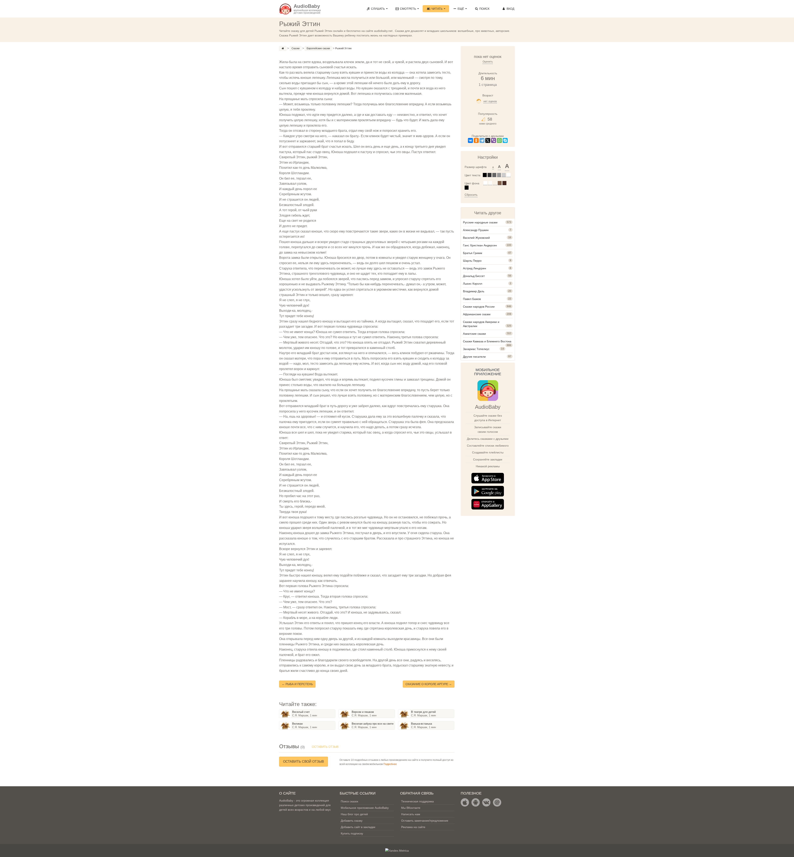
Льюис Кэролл (472, 283)
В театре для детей (423, 711)
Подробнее (390, 764)
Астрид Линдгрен (474, 268)
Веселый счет (301, 711)
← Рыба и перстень (297, 684)
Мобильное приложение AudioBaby (365, 807)
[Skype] (505, 140)
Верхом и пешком (363, 711)
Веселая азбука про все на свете (372, 723)
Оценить (488, 61)
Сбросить (471, 194)
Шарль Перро (472, 260)
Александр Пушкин (476, 230)
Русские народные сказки (480, 222)
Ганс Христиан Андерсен (480, 245)
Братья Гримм (472, 253)
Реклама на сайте (413, 827)
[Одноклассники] (476, 140)
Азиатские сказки (474, 333)
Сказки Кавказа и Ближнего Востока (487, 341)
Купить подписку (352, 833)
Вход (510, 8)
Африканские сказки (476, 314)
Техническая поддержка (417, 801)
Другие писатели (474, 356)
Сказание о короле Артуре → (428, 684)
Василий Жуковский (476, 237)
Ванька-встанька (421, 723)
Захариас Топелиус (476, 349)
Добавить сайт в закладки (358, 827)
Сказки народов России (479, 306)
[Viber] (493, 140)
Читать (436, 8)
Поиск (483, 8)
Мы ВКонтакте (410, 807)
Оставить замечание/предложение (424, 820)
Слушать (378, 8)
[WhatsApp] (499, 140)
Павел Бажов (472, 299)
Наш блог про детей (354, 814)
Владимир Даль (473, 291)
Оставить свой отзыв (303, 761)
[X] (487, 140)
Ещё (461, 8)
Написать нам (410, 814)
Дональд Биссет (474, 276)
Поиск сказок (349, 801)
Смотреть (408, 8)
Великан (297, 723)
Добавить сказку (351, 820)
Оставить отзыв (325, 746)
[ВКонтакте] (470, 140)
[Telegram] (482, 140)
